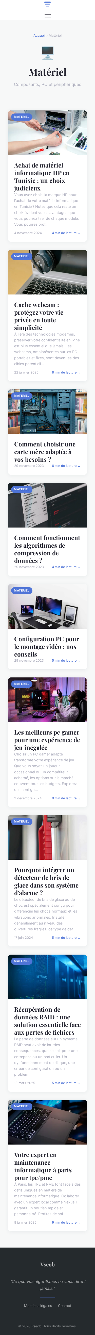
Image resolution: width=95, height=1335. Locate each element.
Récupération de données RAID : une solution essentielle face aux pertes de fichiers (47, 1020)
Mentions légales (38, 1305)
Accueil (39, 35)
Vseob (47, 1264)
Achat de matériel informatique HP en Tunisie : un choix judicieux (42, 176)
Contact (64, 1305)
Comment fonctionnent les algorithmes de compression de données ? (47, 548)
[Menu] (48, 16)
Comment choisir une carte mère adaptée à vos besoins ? (44, 451)
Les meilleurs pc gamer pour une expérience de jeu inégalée (47, 739)
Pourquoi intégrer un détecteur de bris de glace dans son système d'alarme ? (46, 881)
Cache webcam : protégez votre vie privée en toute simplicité (38, 315)
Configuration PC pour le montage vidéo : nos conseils (46, 646)
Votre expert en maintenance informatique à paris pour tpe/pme (43, 1166)
